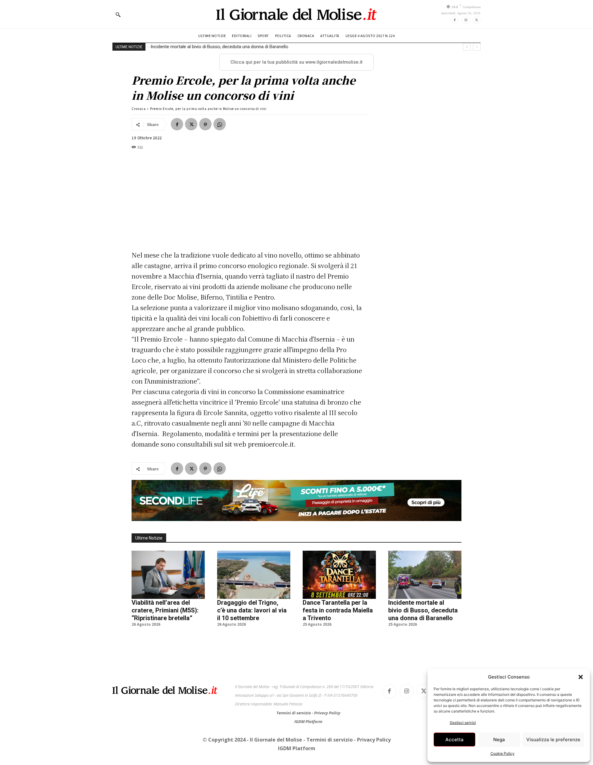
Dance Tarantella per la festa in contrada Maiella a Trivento (338, 610)
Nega (499, 739)
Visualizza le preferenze (553, 739)
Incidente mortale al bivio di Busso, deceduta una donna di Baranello (219, 46)
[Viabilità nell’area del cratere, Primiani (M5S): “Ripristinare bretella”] (168, 575)
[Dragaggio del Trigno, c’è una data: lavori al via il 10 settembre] (253, 575)
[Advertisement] (247, 200)
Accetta (454, 739)
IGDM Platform (308, 721)
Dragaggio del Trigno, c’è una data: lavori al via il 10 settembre (252, 610)
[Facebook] (455, 20)
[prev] (467, 47)
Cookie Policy (502, 753)
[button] (581, 677)
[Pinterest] (205, 124)
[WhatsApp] (219, 124)
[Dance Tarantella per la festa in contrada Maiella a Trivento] (339, 575)
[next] (477, 47)
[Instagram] (465, 20)
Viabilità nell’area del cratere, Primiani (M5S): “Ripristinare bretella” (165, 610)
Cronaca (139, 108)
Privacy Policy (327, 713)
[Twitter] (477, 20)
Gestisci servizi (463, 722)
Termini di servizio (294, 713)
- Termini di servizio (328, 739)
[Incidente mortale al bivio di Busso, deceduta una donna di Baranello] (424, 575)
